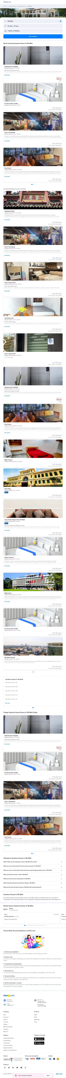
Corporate (5, 1022)
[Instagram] (21, 1067)
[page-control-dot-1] (32, 184)
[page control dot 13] (37, 925)
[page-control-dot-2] (33, 184)
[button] (33, 862)
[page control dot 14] (38, 925)
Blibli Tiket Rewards (7, 1026)
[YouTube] (17, 1067)
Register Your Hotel (7, 1048)
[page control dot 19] (43, 925)
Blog (4, 1014)
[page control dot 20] (44, 925)
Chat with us (10, 1001)
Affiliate (5, 1024)
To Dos (35, 1022)
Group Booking (6, 1040)
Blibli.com (5, 1031)
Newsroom (6, 1017)
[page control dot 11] (35, 925)
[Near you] (60, 21)
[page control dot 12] (36, 925)
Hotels (35, 1017)
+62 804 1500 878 (41, 1002)
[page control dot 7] (31, 925)
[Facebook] (4, 1067)
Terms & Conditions (8, 1045)
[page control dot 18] (42, 925)
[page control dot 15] (39, 925)
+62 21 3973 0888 (41, 1006)
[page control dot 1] (33, 707)
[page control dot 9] (33, 925)
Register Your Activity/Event (10, 1050)
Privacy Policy (6, 1043)
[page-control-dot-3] (34, 184)
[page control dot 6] (30, 925)
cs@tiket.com (10, 1005)
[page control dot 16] (40, 925)
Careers (5, 1019)
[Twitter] (9, 1067)
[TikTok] (25, 1067)
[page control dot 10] (34, 925)
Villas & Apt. (37, 1019)
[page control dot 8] (32, 925)
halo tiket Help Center (8, 1038)
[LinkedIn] (13, 1067)
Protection (5, 1029)
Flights (35, 1014)
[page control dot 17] (41, 925)
